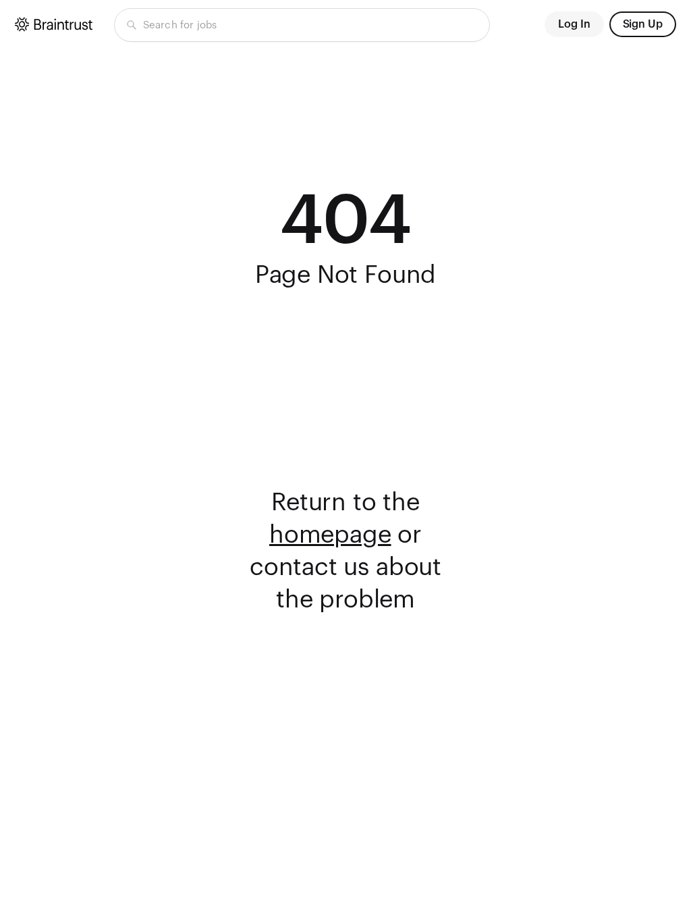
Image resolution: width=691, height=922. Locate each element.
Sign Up (643, 24)
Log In (574, 24)
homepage (330, 535)
